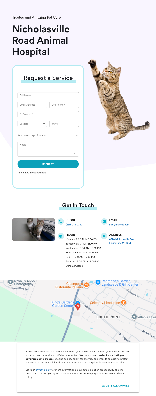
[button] (48, 135)
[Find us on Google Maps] (105, 236)
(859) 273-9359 (74, 224)
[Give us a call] (62, 221)
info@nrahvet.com (119, 224)
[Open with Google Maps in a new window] (78, 311)
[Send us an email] (105, 221)
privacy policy (43, 369)
